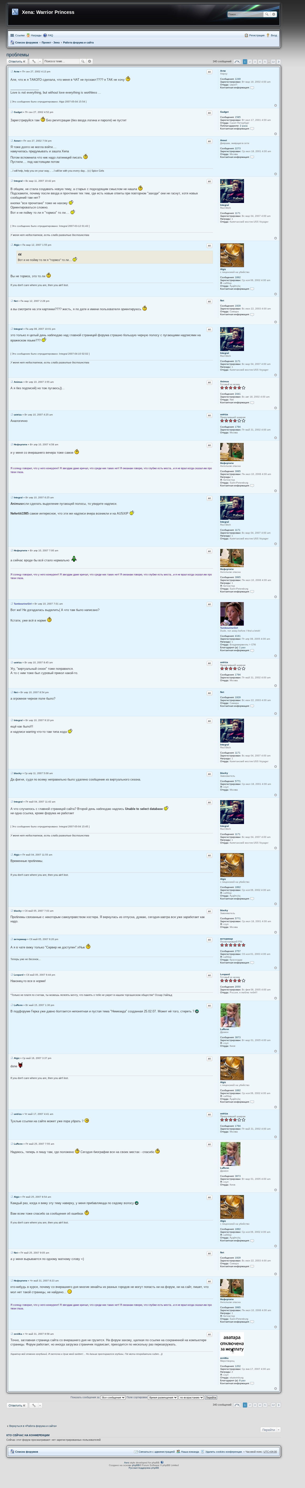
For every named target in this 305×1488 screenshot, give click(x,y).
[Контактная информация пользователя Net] (252, 314)
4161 (238, 636)
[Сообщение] (11, 71)
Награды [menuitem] (36, 35)
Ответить (15, 61)
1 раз (242, 647)
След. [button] (278, 61)
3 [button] (255, 61)
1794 (238, 426)
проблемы (17, 54)
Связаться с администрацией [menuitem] (157, 1451)
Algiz (223, 269)
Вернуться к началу (275, 105)
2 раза (244, 125)
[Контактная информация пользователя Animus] (252, 402)
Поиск (266, 14)
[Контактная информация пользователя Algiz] (252, 288)
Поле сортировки (137, 1397)
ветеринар (226, 938)
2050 (238, 986)
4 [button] (260, 61)
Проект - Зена (51, 42)
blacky (224, 773)
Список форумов (26, 42)
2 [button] (250, 61)
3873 (238, 1037)
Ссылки (20, 35)
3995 (238, 471)
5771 (238, 781)
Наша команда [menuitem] (190, 1451)
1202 (238, 1366)
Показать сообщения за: (86, 1397)
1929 (238, 305)
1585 (238, 117)
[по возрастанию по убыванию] (191, 1397)
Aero (126, 1462)
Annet (223, 140)
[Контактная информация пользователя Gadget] (252, 128)
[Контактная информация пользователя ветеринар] (252, 962)
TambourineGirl (229, 628)
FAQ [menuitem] (50, 35)
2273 (238, 148)
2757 (238, 951)
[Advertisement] (144, 1415)
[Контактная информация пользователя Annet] (252, 157)
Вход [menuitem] (274, 35)
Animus (224, 381)
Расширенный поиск (273, 14)
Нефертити (227, 463)
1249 (238, 79)
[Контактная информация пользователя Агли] (252, 87)
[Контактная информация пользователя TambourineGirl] (252, 650)
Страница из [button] (237, 61)
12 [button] (273, 61)
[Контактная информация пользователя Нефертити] (252, 485)
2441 (238, 394)
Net (222, 300)
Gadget (224, 112)
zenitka (224, 1358)
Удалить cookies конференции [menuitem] (223, 1451)
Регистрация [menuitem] (256, 35)
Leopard (225, 974)
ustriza (224, 414)
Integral (224, 205)
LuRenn (224, 1029)
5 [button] (265, 61)
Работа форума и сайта (78, 42)
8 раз (242, 1380)
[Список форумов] (15, 11)
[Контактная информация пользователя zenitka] (252, 1383)
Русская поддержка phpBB (144, 1468)
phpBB (136, 1465)
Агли (223, 70)
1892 (238, 277)
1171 (237, 213)
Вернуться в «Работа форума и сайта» (33, 1425)
